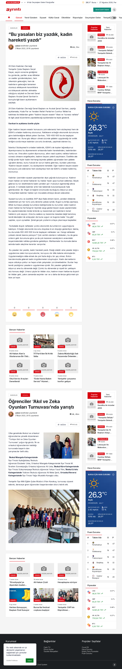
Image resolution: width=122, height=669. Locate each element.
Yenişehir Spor (109, 17)
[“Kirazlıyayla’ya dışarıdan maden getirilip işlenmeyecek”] (19, 574)
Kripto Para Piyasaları (90, 651)
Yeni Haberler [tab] (107, 28)
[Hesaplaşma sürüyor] (68, 574)
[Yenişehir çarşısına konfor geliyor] (68, 371)
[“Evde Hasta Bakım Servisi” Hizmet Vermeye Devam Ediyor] (44, 371)
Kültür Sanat (54, 17)
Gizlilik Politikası (12, 660)
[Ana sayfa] (9, 17)
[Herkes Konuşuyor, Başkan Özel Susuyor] (19, 599)
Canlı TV (47, 647)
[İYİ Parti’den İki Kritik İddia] (44, 346)
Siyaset (43, 17)
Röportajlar (78, 17)
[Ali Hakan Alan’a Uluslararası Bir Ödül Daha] (19, 346)
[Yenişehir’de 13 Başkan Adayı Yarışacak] (101, 62)
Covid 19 (85, 647)
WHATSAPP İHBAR (102, 10)
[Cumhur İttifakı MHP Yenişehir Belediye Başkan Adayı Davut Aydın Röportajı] (101, 90)
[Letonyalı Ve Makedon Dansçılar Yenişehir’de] (101, 76)
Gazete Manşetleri (51, 651)
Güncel (19, 17)
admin (17, 46)
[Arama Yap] (114, 10)
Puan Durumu (87, 653)
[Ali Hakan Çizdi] (44, 574)
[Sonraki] (24, 2)
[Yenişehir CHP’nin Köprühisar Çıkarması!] (68, 599)
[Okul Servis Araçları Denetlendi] (19, 371)
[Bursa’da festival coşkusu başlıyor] (44, 599)
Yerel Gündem (30, 17)
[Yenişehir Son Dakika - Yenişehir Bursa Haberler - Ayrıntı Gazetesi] (14, 9)
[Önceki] (22, 2)
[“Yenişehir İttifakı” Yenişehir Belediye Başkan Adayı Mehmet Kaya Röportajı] (101, 50)
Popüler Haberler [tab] (94, 28)
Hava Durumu (87, 649)
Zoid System (42, 665)
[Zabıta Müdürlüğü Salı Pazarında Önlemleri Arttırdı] (68, 346)
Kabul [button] (30, 661)
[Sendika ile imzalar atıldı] (101, 38)
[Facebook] (114, 665)
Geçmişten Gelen (93, 17)
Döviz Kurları (49, 649)
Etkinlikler (66, 17)
